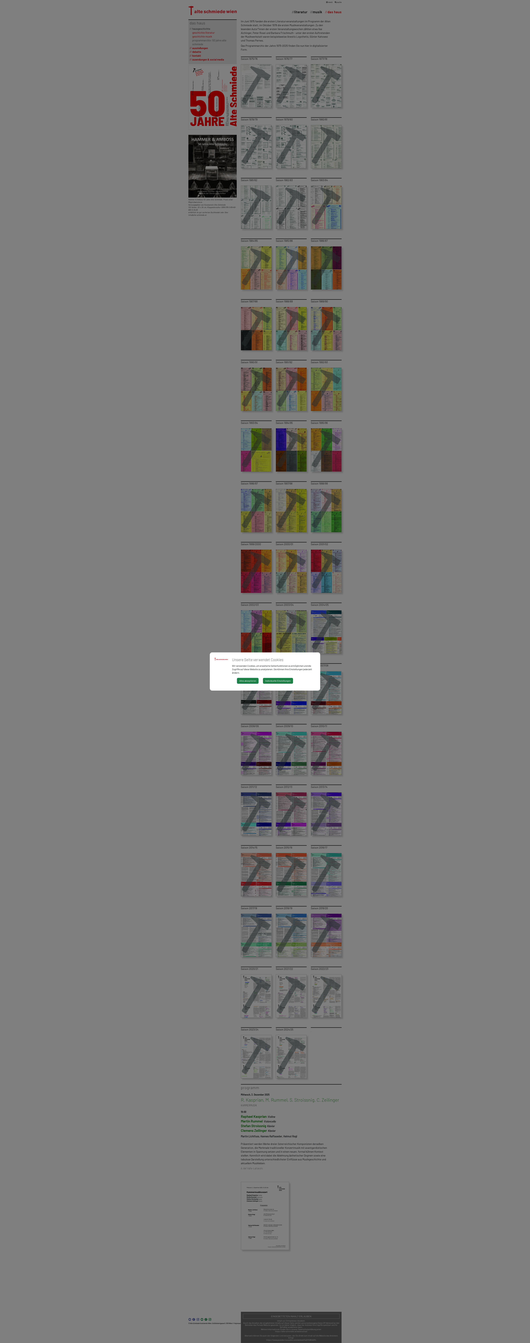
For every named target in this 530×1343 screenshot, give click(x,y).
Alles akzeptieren (247, 680)
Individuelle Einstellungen (278, 680)
